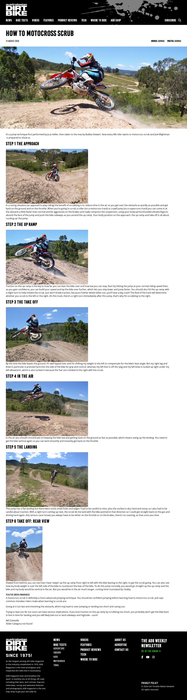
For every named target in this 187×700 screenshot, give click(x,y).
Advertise (121, 644)
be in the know (149, 651)
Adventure (59, 648)
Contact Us (121, 649)
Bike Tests (22, 20)
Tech (84, 20)
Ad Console (12, 620)
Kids (56, 656)
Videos (35, 20)
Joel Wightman (162, 134)
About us (120, 639)
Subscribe (170, 20)
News (9, 20)
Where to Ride (99, 20)
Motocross (59, 661)
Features (49, 20)
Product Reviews (67, 20)
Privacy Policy (149, 683)
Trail (56, 665)
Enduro (57, 652)
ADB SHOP (116, 20)
